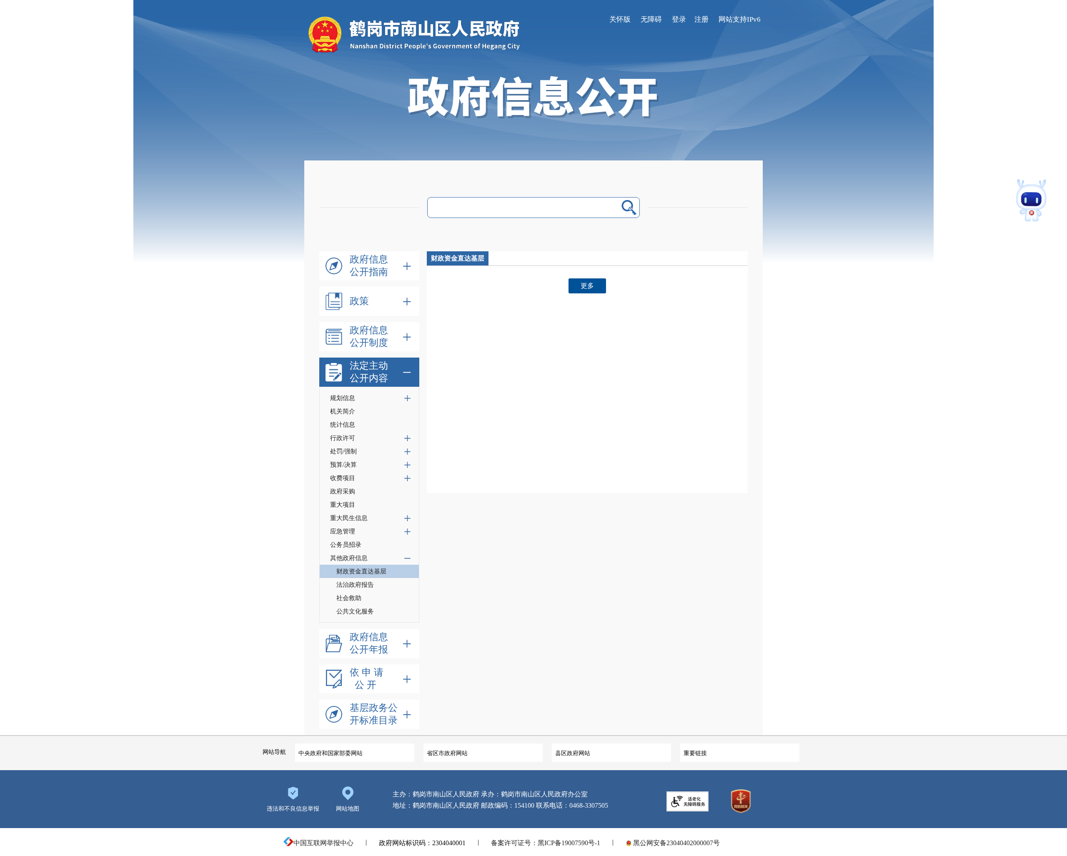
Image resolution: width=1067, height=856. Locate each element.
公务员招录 (345, 544)
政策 (359, 301)
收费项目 (342, 478)
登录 (679, 19)
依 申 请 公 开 (366, 678)
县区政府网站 (572, 753)
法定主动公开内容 (369, 371)
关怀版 (620, 19)
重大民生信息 (349, 518)
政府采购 (342, 491)
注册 (701, 19)
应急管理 (342, 531)
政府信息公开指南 (369, 265)
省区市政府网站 (447, 753)
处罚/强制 (343, 451)
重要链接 (695, 753)
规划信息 (342, 398)
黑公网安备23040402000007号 (675, 842)
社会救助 (348, 598)
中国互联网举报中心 (323, 842)
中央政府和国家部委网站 (330, 753)
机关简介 (342, 411)
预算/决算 (343, 464)
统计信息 (342, 424)
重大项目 (342, 504)
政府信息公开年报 (369, 643)
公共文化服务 (355, 611)
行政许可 (342, 438)
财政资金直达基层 (361, 571)
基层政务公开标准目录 (374, 714)
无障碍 (651, 19)
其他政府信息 (349, 558)
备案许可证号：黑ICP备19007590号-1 (545, 842)
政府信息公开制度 (369, 336)
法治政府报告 (355, 584)
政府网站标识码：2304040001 (422, 842)
